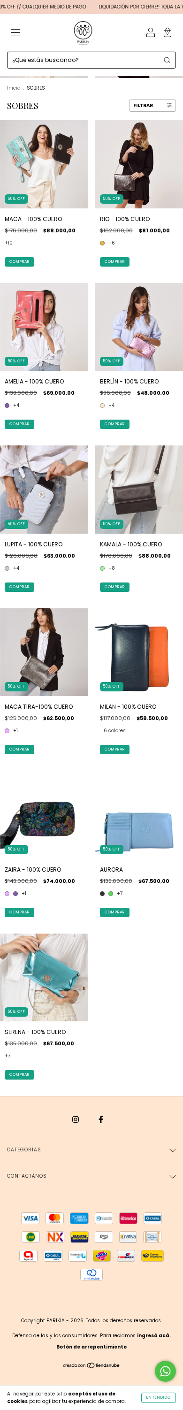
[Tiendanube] (91, 1367)
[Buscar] (167, 60)
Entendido (158, 1397)
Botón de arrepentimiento (91, 1346)
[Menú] (15, 34)
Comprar (19, 261)
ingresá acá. (154, 1335)
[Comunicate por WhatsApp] (165, 1371)
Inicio (13, 88)
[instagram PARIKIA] (76, 1119)
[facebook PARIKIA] (100, 1119)
